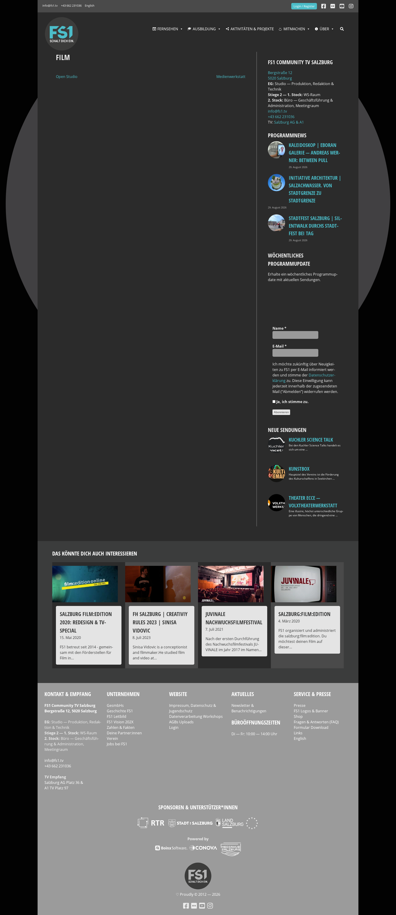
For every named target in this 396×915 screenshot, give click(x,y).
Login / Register (304, 6)
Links (298, 732)
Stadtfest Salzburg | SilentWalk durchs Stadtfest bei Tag (315, 226)
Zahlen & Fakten (121, 727)
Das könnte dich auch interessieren (94, 553)
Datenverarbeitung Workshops (196, 716)
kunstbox (299, 468)
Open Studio (66, 76)
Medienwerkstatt (230, 76)
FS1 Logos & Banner (311, 710)
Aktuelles (242, 694)
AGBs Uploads (181, 721)
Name (279, 328)
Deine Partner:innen (124, 732)
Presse (299, 705)
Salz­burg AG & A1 (289, 122)
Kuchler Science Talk (311, 439)
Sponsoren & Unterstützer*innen (198, 807)
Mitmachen (294, 28)
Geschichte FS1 (120, 710)
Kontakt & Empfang (67, 694)
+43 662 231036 (71, 5)
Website (178, 694)
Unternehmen (123, 694)
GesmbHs (115, 705)
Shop (298, 716)
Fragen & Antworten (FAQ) (316, 721)
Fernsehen (167, 28)
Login (174, 727)
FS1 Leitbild (116, 716)
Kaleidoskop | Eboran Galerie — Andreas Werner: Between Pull (314, 152)
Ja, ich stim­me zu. (292, 401)
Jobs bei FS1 (117, 743)
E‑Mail (279, 346)
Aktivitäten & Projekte (252, 28)
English (89, 5)
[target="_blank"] (351, 6)
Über (324, 28)
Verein (112, 738)
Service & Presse (312, 694)
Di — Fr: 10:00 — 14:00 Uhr (254, 733)
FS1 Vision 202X (120, 721)
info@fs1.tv (50, 5)
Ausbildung (204, 28)
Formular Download (311, 727)
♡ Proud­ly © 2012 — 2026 (198, 894)
